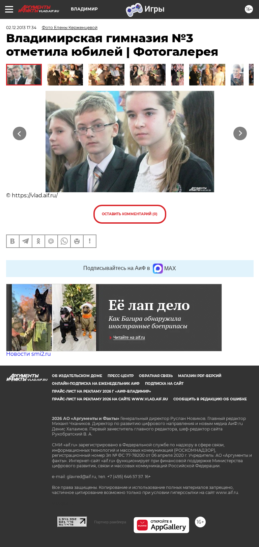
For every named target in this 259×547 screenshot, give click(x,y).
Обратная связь (156, 376)
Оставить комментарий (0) (129, 214)
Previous (19, 133)
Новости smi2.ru (28, 354)
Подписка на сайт (164, 383)
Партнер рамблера (110, 522)
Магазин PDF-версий (199, 376)
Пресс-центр (121, 376)
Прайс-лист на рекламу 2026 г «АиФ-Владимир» (101, 391)
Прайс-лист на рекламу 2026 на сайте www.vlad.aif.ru (110, 399)
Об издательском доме (77, 376)
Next (240, 133)
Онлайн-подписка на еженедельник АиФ (96, 383)
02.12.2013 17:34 (21, 27)
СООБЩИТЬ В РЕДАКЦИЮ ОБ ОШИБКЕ (210, 399)
